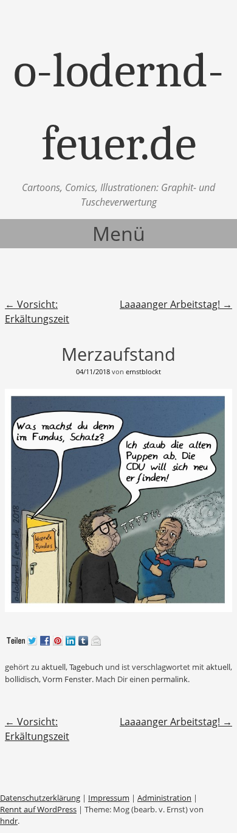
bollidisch (22, 679)
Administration (164, 797)
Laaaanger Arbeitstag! (176, 304)
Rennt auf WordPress (38, 809)
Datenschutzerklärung (40, 797)
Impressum (108, 797)
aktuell (53, 666)
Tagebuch (86, 666)
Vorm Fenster (67, 679)
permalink (169, 679)
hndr (9, 820)
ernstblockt (143, 371)
